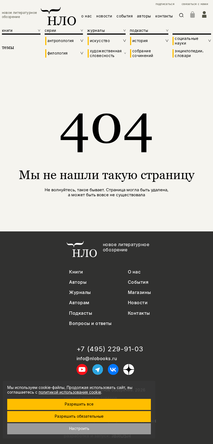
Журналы (80, 292)
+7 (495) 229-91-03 (110, 349)
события (124, 16)
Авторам (79, 302)
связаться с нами (195, 4)
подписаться (165, 4)
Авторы (78, 282)
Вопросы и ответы (90, 323)
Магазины (139, 292)
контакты (164, 16)
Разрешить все (79, 404)
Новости (138, 302)
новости (104, 16)
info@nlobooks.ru (97, 358)
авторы (144, 16)
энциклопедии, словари (189, 53)
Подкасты (80, 313)
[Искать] (181, 16)
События (138, 282)
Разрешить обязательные (79, 416)
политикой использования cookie (70, 392)
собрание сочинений (142, 53)
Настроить (79, 428)
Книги (76, 272)
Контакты (139, 313)
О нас (134, 272)
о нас (86, 16)
